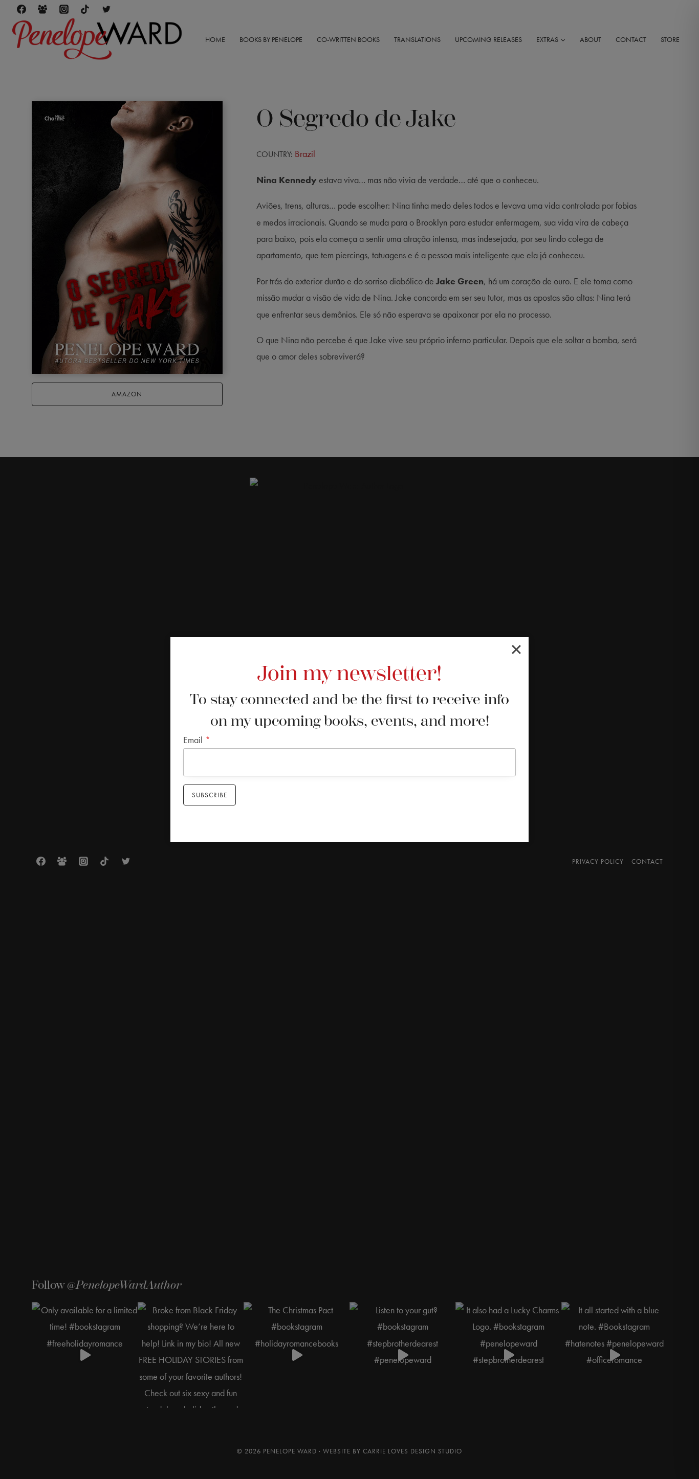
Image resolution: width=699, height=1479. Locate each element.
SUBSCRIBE (209, 795)
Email (196, 740)
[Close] (516, 649)
